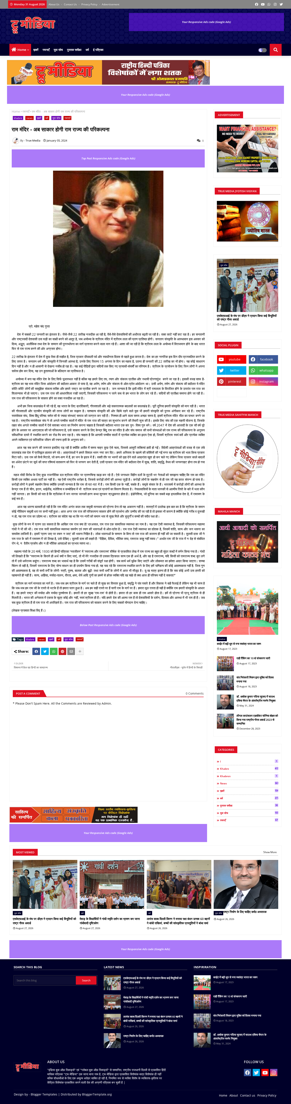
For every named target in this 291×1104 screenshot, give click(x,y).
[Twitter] (45, 651)
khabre (18, 118)
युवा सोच (58, 50)
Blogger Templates (44, 1094)
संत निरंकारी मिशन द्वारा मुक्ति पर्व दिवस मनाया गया (255, 679)
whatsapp (266, 370)
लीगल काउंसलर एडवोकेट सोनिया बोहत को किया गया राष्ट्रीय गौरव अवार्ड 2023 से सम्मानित (257, 719)
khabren (248, 776)
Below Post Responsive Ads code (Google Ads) (108, 625)
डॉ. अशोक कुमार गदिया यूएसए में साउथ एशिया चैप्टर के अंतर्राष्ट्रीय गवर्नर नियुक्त (255, 698)
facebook (266, 359)
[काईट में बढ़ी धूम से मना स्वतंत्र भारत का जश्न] (247, 607)
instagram (266, 381)
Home (21, 50)
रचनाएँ (46, 50)
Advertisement (110, 4)
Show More (270, 852)
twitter (234, 370)
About (233, 1095)
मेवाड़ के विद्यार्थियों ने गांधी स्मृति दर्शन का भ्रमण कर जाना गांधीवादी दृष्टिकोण (110, 921)
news (29, 118)
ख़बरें (35, 50)
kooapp (231, 392)
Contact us (71, 4)
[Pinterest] (62, 651)
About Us (54, 4)
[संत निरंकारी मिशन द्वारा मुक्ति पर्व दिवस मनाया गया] (225, 682)
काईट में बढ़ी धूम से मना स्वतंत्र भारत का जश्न (239, 644)
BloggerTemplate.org (97, 1094)
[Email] (71, 651)
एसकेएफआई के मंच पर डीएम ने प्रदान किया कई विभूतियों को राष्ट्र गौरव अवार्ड (247, 317)
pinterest (234, 381)
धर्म (87, 50)
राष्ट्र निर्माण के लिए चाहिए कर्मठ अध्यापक (245, 912)
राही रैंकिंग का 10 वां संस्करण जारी (253, 658)
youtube (235, 359)
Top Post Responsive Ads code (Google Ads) (108, 158)
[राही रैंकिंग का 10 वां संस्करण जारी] (225, 663)
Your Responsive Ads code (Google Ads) (206, 22)
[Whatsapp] (54, 651)
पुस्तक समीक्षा (74, 50)
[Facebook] (36, 651)
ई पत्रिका (98, 50)
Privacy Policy (89, 4)
